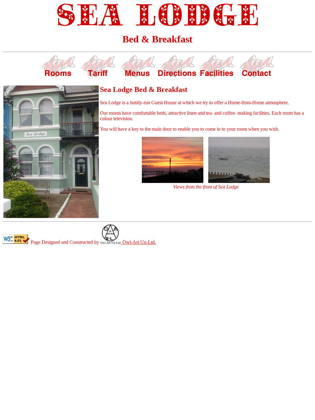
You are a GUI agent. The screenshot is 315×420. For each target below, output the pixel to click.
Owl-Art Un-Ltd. (138, 242)
